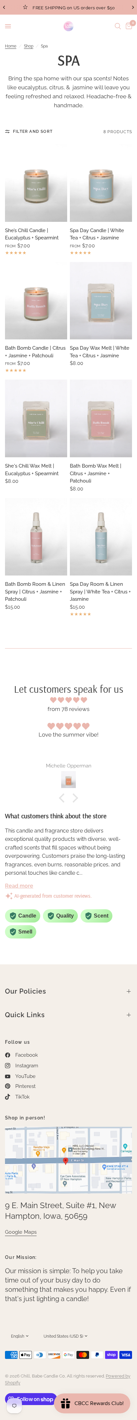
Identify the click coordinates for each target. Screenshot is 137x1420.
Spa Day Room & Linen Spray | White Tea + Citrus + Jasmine (100, 591)
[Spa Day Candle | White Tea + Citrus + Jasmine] (101, 183)
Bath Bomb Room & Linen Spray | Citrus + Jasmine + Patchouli (35, 591)
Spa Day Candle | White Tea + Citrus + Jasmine (97, 234)
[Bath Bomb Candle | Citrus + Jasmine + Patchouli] (36, 301)
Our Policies (25, 991)
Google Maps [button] (21, 1232)
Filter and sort (33, 131)
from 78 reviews (68, 709)
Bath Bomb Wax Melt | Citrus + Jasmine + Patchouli (95, 473)
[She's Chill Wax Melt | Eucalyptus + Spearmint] (36, 418)
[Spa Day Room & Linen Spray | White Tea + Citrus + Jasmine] (101, 537)
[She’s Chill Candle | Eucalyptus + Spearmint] (36, 183)
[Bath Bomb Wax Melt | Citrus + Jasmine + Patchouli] (101, 418)
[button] (63, 798)
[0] (127, 26)
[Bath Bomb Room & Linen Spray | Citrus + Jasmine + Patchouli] (36, 537)
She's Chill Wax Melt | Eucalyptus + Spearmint (32, 470)
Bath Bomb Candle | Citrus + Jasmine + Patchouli (35, 352)
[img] (68, 700)
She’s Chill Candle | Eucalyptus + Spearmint (32, 234)
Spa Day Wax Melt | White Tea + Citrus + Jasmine (99, 352)
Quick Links (25, 1015)
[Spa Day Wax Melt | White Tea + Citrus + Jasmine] (101, 301)
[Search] (117, 26)
